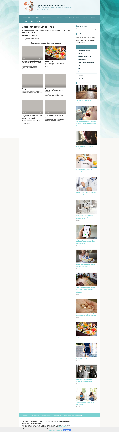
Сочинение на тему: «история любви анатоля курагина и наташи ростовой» (32, 117)
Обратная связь (35, 415)
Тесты (25, 21)
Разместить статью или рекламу (73, 415)
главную (35, 40)
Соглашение (57, 415)
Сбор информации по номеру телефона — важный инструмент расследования (85, 241)
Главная (25, 415)
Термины (92, 17)
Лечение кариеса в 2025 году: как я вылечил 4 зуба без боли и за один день (86, 123)
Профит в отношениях (50, 5)
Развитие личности (47, 17)
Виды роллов (49, 61)
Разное (31, 21)
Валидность (26, 89)
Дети (37, 17)
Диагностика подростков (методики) (54, 116)
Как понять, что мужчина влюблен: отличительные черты (54, 90)
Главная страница (28, 17)
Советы (85, 17)
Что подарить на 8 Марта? (83, 100)
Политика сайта (46, 415)
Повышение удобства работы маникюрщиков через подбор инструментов (84, 217)
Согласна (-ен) (67, 430)
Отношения (59, 17)
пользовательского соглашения (55, 430)
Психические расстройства (72, 17)
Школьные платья (81, 358)
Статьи (38, 21)
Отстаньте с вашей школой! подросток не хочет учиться (32, 61)
